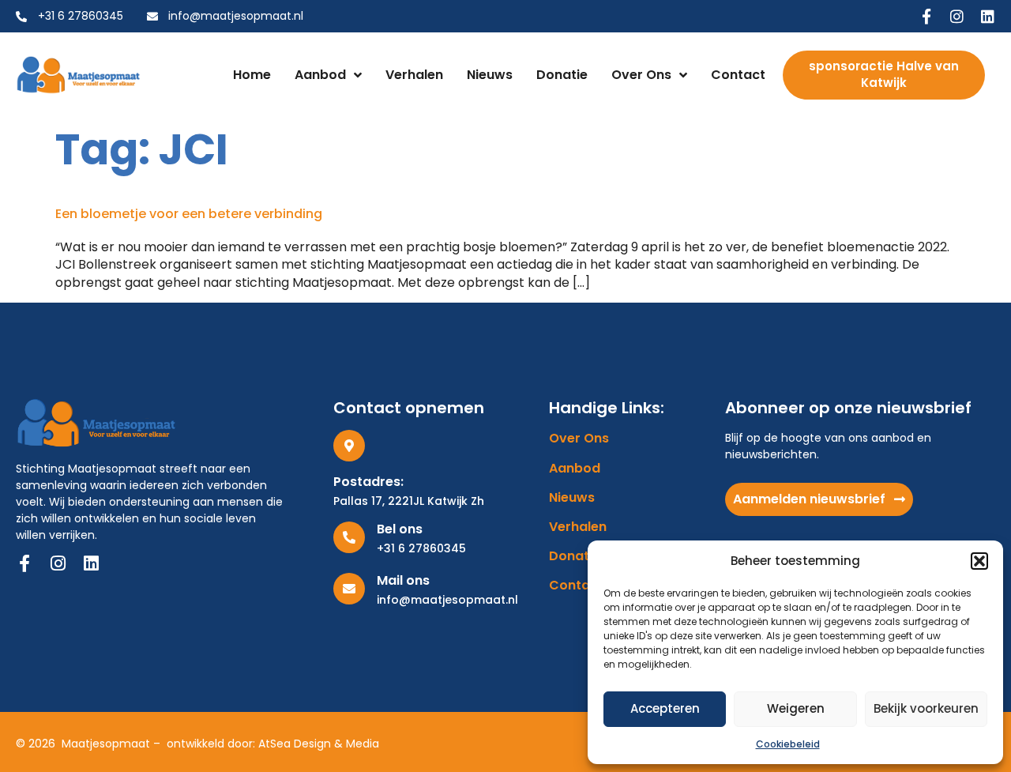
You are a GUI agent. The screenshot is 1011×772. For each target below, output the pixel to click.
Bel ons (400, 529)
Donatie (562, 75)
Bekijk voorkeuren (926, 708)
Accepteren (665, 708)
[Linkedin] (987, 16)
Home (252, 75)
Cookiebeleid (788, 744)
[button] (979, 561)
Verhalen (414, 75)
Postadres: (368, 482)
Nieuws (490, 75)
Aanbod (320, 75)
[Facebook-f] (926, 16)
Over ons (641, 75)
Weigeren (796, 708)
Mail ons (403, 580)
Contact (738, 75)
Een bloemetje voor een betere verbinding (188, 214)
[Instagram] (956, 16)
